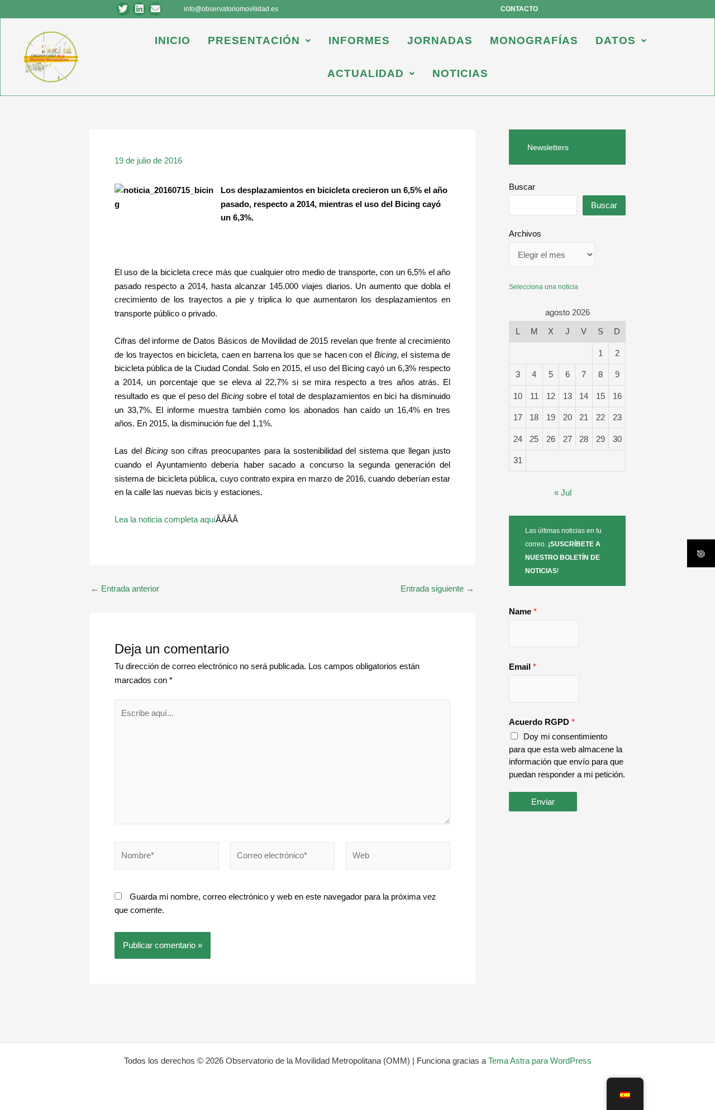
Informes (359, 40)
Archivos (525, 233)
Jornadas (440, 40)
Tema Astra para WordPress (540, 1060)
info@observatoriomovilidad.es (231, 9)
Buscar (522, 186)
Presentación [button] (254, 40)
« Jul (562, 492)
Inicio (172, 40)
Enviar (543, 801)
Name (523, 611)
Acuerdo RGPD (542, 722)
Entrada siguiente (437, 588)
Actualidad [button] (365, 73)
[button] (259, 40)
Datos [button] (615, 40)
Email (522, 666)
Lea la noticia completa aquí (165, 519)
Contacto (519, 9)
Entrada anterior (124, 588)
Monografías (534, 40)
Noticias (460, 73)
